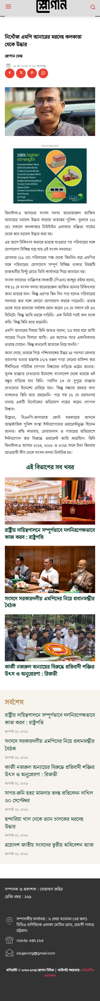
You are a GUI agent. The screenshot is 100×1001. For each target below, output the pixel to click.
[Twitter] (21, 73)
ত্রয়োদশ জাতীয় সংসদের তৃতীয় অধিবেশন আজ (49, 845)
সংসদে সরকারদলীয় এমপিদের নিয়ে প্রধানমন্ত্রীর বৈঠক (49, 602)
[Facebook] (10, 73)
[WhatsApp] (43, 73)
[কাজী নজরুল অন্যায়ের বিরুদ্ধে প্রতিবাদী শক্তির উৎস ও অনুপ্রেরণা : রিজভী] (50, 637)
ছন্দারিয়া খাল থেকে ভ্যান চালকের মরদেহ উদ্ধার (44, 823)
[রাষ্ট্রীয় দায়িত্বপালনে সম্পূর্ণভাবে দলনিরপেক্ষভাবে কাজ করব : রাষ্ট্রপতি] (50, 500)
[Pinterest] (32, 73)
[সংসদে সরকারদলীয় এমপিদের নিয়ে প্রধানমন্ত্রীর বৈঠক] (50, 569)
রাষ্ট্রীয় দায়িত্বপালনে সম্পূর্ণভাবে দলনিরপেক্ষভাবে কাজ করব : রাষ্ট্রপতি (50, 534)
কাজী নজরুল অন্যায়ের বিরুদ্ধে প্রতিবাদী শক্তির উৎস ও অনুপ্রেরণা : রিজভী (49, 670)
